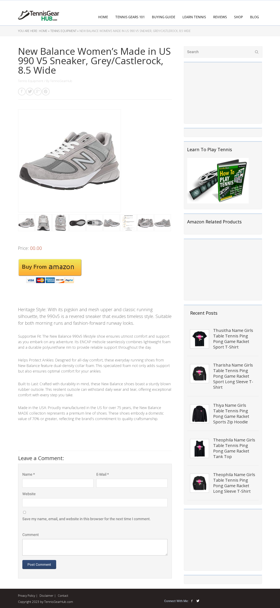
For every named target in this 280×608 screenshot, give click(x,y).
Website (29, 494)
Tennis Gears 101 (130, 17)
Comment (30, 535)
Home (103, 17)
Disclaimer (46, 596)
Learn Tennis (194, 17)
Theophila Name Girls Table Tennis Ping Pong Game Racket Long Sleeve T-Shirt (234, 483)
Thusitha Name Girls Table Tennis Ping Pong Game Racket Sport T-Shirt (233, 339)
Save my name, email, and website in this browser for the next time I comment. (86, 519)
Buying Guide (163, 17)
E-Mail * (102, 474)
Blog (254, 17)
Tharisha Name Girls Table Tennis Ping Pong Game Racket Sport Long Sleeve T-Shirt (233, 376)
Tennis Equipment (30, 81)
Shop (238, 17)
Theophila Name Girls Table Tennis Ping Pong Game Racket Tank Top (234, 448)
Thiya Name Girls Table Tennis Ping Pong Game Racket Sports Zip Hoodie (231, 413)
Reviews (220, 17)
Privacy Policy (26, 596)
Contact (63, 596)
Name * (28, 474)
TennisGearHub (61, 81)
